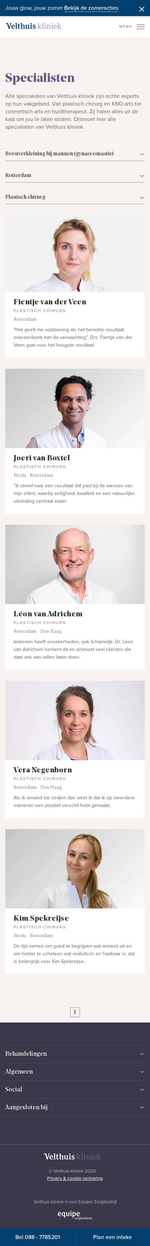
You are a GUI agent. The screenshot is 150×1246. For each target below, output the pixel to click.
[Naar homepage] (33, 26)
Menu (126, 26)
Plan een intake (112, 1237)
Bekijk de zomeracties (91, 8)
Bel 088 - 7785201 (37, 1237)
